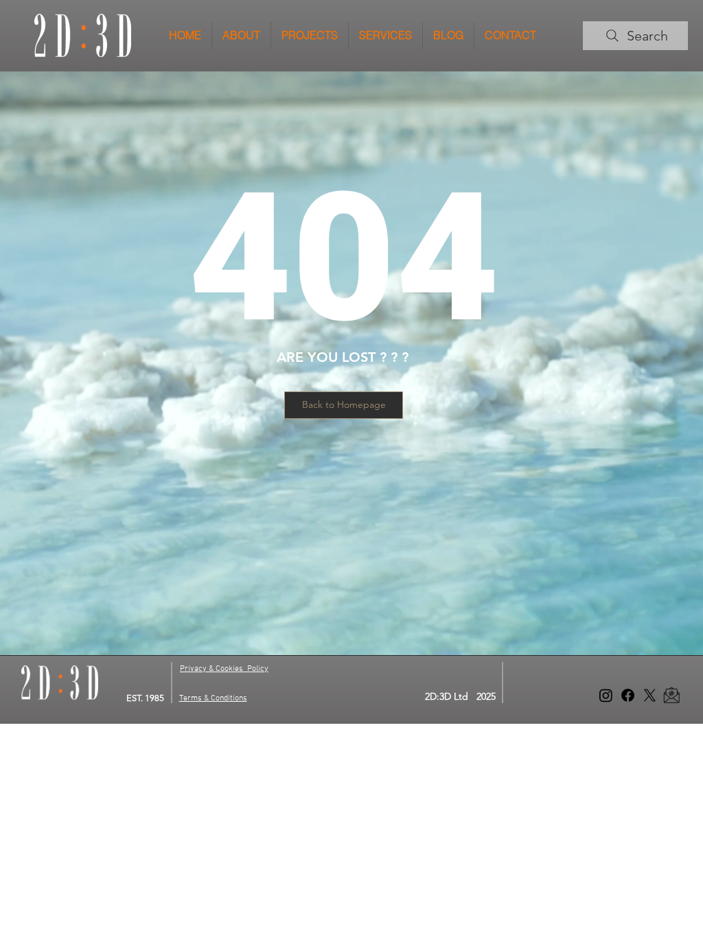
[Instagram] (605, 695)
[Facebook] (627, 695)
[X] (649, 695)
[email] (671, 695)
